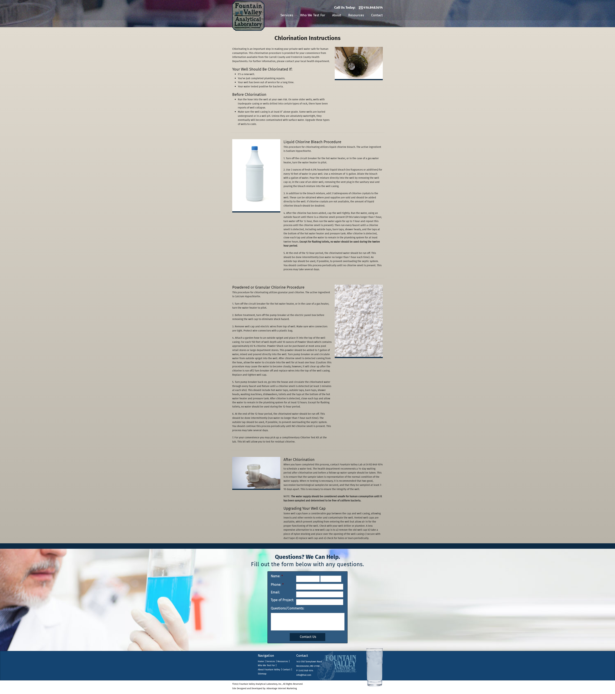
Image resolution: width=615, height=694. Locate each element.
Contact (377, 15)
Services (286, 15)
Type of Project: (282, 600)
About (336, 15)
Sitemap (262, 673)
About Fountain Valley (269, 669)
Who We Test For (312, 15)
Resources (356, 15)
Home (261, 661)
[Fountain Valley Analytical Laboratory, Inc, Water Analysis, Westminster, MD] (238, 666)
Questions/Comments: (287, 608)
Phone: (277, 584)
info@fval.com (303, 675)
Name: (277, 576)
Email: (275, 592)
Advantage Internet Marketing (281, 688)
